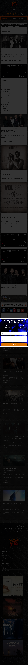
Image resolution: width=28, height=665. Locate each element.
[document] (14, 332)
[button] (26, 320)
